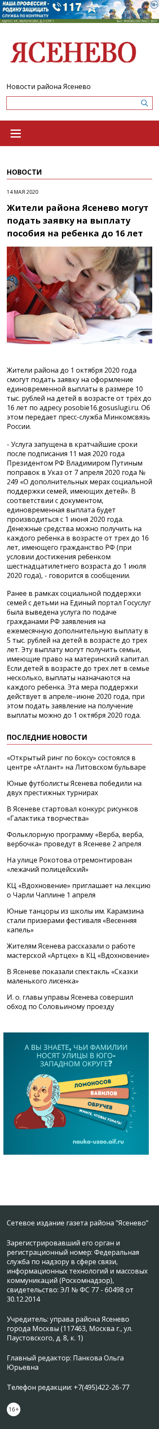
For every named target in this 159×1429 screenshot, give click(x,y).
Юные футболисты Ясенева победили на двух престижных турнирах (74, 788)
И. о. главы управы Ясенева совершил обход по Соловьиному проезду (70, 1001)
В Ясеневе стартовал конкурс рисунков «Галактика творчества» (72, 813)
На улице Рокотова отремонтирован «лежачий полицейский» (69, 864)
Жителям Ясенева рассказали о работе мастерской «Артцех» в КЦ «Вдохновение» (78, 950)
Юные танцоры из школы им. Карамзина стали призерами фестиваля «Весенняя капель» (75, 920)
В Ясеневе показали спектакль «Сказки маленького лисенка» (72, 976)
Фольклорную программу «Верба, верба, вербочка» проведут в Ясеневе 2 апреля (75, 839)
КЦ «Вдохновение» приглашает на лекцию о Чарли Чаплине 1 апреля (79, 890)
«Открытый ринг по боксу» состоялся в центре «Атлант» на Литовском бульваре (76, 762)
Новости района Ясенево (48, 86)
